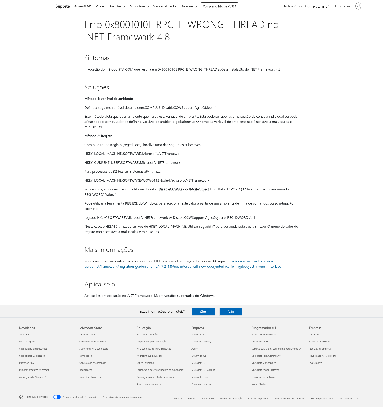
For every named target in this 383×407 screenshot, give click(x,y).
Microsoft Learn (260, 341)
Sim (203, 311)
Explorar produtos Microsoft (34, 369)
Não (231, 311)
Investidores (315, 362)
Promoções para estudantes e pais (155, 377)
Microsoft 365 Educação (149, 355)
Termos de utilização (231, 398)
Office (100, 6)
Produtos (115, 6)
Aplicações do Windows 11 (33, 377)
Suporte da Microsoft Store (93, 348)
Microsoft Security (201, 341)
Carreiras (314, 334)
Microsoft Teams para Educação (154, 348)
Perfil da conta (87, 334)
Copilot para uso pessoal (32, 355)
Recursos (187, 6)
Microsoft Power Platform (265, 369)
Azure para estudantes (149, 384)
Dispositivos (137, 6)
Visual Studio (259, 384)
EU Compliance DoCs (322, 398)
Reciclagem (85, 369)
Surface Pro (25, 334)
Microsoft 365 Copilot (203, 369)
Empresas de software (263, 377)
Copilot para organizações (33, 348)
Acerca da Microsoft (319, 341)
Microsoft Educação (147, 334)
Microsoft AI (198, 334)
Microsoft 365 (82, 6)
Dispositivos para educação (151, 341)
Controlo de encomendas (92, 362)
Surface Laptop (27, 341)
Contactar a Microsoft (183, 398)
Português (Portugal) (37, 396)
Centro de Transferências (92, 341)
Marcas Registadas (258, 398)
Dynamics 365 (199, 355)
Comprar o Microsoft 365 (219, 6)
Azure (195, 348)
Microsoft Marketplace (264, 362)
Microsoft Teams (200, 377)
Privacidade (207, 398)
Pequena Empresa (201, 384)
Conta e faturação (164, 6)
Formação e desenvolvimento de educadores (160, 369)
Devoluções (85, 355)
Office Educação (145, 362)
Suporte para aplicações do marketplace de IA (276, 348)
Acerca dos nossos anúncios (290, 398)
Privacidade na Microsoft (322, 355)
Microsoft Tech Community (266, 355)
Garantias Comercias (90, 377)
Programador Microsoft (264, 334)
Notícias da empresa (320, 348)
